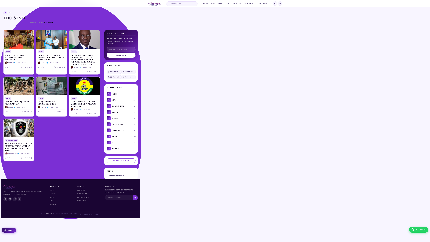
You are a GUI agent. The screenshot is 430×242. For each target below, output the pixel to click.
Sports (53, 204)
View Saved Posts (122, 161)
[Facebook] (5, 199)
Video (228, 3)
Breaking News (11, 140)
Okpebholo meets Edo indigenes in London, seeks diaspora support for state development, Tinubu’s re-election (83, 59)
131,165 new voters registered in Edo (47, 102)
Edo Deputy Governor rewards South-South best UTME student (51, 57)
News (220, 3)
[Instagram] (15, 199)
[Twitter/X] (10, 199)
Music (213, 3)
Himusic (49, 213)
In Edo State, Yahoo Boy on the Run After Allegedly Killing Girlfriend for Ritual (18, 147)
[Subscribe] (135, 197)
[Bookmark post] (32, 67)
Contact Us (82, 194)
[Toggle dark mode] (280, 3)
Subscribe (120, 55)
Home (205, 3)
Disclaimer (263, 3)
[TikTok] (19, 199)
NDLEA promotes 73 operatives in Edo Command (14, 57)
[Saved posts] (275, 3)
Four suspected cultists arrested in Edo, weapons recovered (83, 103)
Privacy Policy (250, 3)
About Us (237, 3)
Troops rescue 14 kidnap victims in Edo (17, 102)
